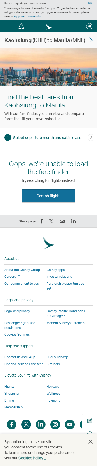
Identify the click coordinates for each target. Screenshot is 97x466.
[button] (7, 26)
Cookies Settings (17, 334)
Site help (53, 364)
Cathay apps (56, 270)
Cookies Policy (33, 457)
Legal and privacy (17, 311)
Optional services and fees (23, 364)
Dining (9, 400)
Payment (53, 400)
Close (90, 3)
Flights (9, 386)
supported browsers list (27, 16)
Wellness (53, 393)
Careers (12, 276)
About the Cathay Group (22, 270)
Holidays (53, 386)
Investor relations (59, 276)
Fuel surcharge (58, 357)
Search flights (48, 195)
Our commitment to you (21, 283)
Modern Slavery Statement (66, 323)
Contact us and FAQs (19, 357)
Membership (13, 407)
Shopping (11, 393)
